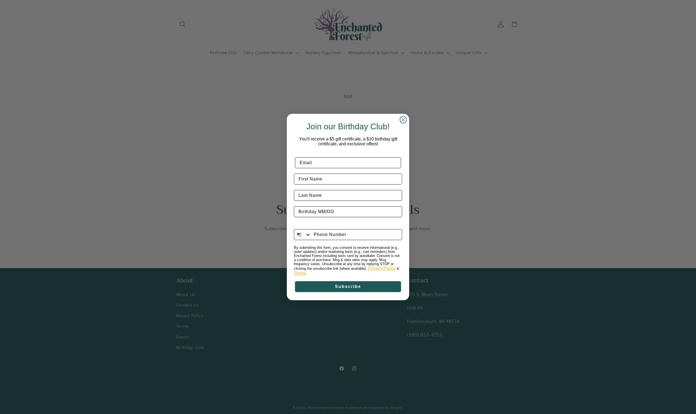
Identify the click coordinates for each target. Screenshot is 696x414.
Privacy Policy (382, 268)
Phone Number (311, 225)
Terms (300, 273)
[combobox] (302, 234)
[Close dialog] (403, 119)
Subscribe (348, 286)
